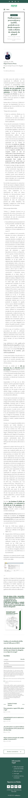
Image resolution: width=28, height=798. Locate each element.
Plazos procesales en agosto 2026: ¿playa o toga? (14, 709)
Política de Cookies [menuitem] (18, 771)
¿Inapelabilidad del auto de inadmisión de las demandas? (14, 718)
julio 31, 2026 (7, 711)
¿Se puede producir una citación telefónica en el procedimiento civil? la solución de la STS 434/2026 (14, 728)
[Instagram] (15, 1)
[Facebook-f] (9, 1)
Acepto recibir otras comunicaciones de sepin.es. (13, 681)
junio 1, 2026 (7, 732)
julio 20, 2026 (7, 721)
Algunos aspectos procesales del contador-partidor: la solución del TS (14, 738)
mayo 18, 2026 (8, 741)
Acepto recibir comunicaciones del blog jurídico (14, 678)
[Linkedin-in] (12, 1)
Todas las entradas (11, 36)
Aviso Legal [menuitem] (16, 773)
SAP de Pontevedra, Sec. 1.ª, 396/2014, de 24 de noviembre (14, 367)
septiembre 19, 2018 (8, 62)
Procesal (14, 15)
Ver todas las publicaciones (9, 70)
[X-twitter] (18, 1)
